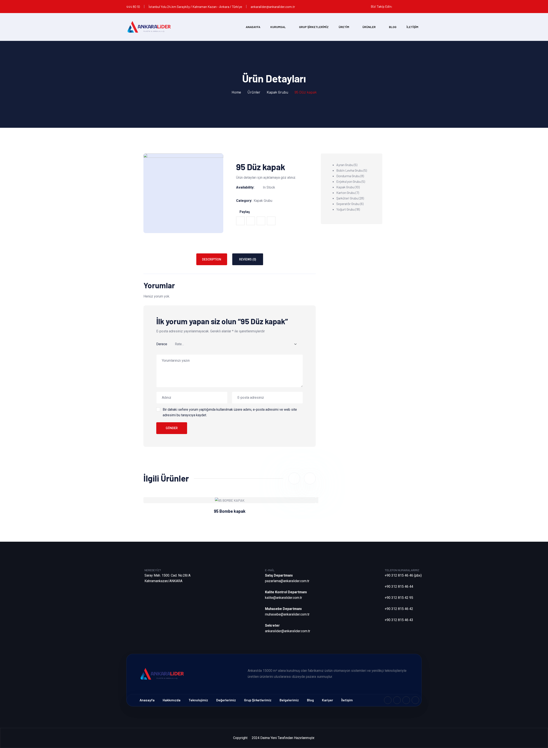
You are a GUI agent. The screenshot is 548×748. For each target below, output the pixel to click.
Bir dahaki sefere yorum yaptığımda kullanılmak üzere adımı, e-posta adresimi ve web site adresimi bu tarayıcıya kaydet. (230, 412)
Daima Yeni (268, 738)
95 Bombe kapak (230, 511)
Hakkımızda (171, 700)
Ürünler (369, 27)
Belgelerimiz (289, 700)
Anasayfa (253, 27)
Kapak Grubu (277, 92)
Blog (392, 27)
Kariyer (327, 700)
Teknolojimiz (198, 700)
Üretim (344, 27)
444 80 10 (133, 6)
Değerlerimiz (226, 700)
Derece (161, 344)
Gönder (172, 428)
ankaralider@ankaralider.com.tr (273, 6)
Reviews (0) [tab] (247, 259)
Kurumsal (278, 27)
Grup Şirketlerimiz (314, 27)
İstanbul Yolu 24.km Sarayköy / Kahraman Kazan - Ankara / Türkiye (195, 6)
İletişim (412, 27)
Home (236, 92)
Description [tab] (211, 259)
